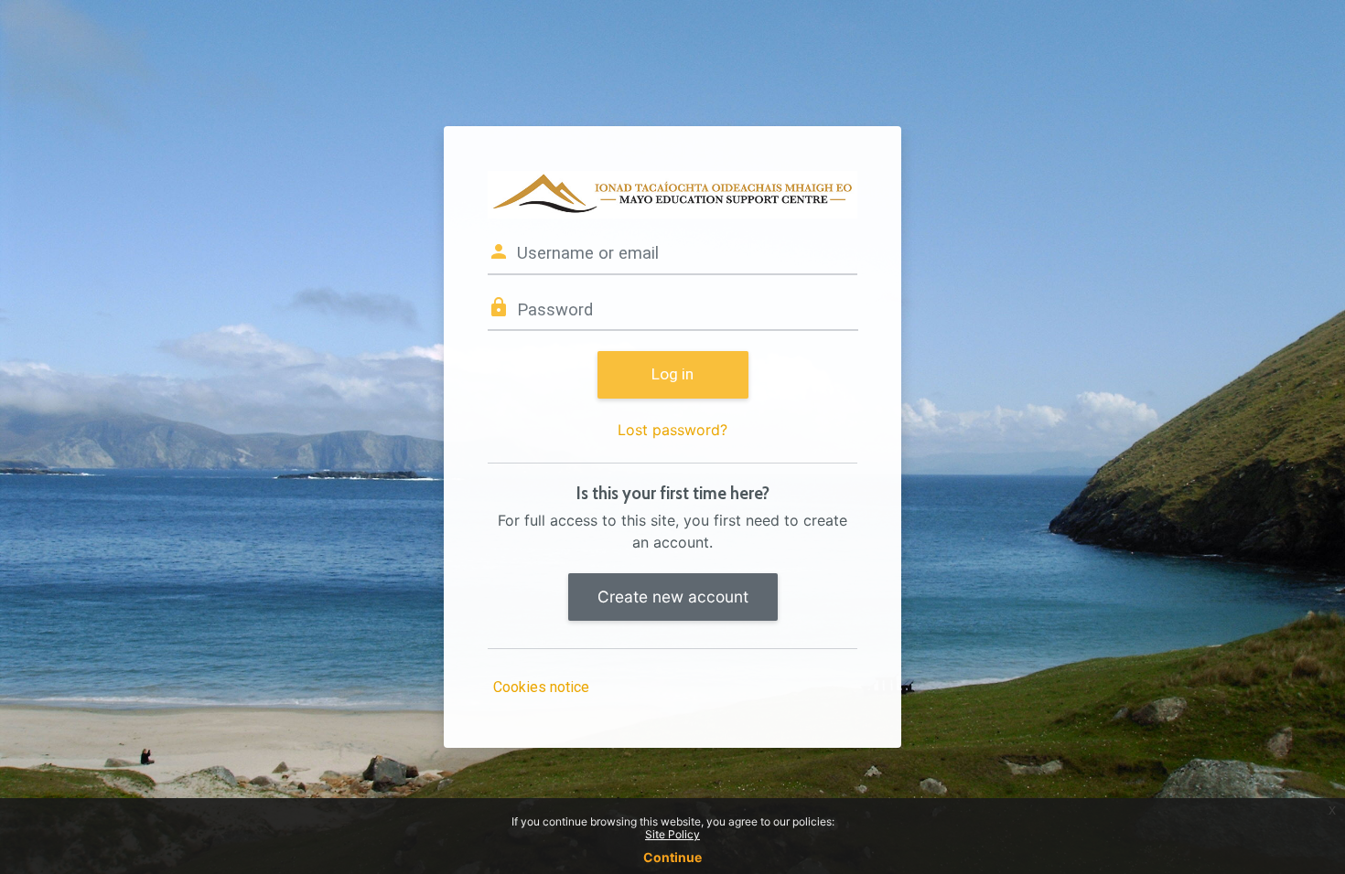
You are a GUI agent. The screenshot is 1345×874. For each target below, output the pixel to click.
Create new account (672, 596)
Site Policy (672, 834)
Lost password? (672, 430)
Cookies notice (541, 687)
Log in (672, 374)
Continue (672, 857)
